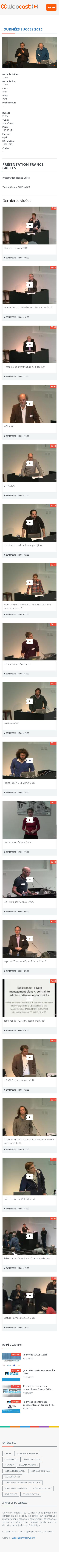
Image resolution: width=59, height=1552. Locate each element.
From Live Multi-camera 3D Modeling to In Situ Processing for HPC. (27, 606)
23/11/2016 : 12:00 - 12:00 (17, 614)
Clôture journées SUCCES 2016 (19, 1317)
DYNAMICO (9, 485)
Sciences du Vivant (42, 1488)
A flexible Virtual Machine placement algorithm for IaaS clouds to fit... (29, 1141)
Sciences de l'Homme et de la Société (22, 1482)
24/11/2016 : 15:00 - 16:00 (17, 1327)
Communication (31, 1494)
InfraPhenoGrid (11, 723)
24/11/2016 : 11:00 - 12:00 (17, 1090)
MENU (51, 7)
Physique (9, 1465)
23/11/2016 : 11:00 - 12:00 (17, 555)
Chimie (8, 1453)
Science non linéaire (15, 1471)
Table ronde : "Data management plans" (24, 1020)
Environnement (12, 1476)
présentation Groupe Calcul (18, 842)
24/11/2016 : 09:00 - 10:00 (17, 1030)
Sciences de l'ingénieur (16, 1488)
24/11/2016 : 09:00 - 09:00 (17, 911)
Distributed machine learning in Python (23, 545)
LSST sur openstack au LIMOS (19, 901)
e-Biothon (9, 426)
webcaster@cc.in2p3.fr (23, 1537)
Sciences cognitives (40, 1471)
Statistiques (11, 1494)
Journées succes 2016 (22, 29)
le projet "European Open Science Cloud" (25, 961)
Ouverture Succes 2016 (15, 248)
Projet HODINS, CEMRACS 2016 (19, 782)
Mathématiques (32, 1459)
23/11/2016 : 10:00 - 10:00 (17, 257)
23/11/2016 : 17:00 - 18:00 (17, 792)
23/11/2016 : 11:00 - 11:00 (17, 436)
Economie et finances (27, 1453)
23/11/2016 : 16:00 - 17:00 (17, 673)
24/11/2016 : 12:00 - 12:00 (17, 1149)
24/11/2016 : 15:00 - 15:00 (17, 1268)
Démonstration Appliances (17, 663)
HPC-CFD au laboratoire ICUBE (19, 1080)
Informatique (11, 1459)
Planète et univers (28, 1465)
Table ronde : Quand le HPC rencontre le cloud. (28, 1258)
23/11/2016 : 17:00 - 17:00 (17, 733)
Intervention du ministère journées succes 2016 (28, 307)
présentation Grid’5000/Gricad (19, 1198)
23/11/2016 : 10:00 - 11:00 (17, 376)
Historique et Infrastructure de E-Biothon (24, 366)
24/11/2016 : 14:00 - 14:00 (17, 1208)
